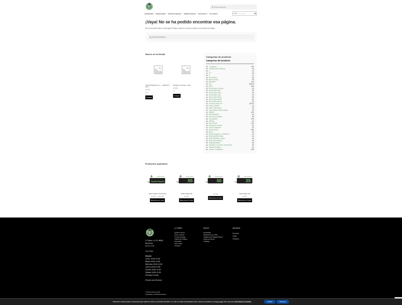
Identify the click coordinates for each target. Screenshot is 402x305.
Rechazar (283, 302)
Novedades (213, 119)
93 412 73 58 (149, 246)
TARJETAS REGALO (175, 14)
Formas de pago (179, 237)
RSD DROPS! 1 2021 (217, 138)
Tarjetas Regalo (215, 147)
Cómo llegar (149, 251)
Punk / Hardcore (215, 127)
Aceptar (269, 302)
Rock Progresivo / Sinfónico (219, 134)
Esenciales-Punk (215, 99)
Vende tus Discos (209, 239)
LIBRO (211, 112)
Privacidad (177, 241)
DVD (211, 86)
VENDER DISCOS (190, 14)
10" (210, 73)
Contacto (177, 246)
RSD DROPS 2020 (216, 136)
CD (210, 84)
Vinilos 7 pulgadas (216, 149)
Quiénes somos (179, 232)
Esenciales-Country (216, 88)
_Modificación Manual (217, 69)
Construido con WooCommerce (155, 294)
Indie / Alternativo (215, 108)
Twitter (235, 236)
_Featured (212, 66)
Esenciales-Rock (215, 101)
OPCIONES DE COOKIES (243, 302)
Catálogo (206, 241)
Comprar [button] (149, 97)
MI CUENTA (214, 14)
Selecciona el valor (157, 200)
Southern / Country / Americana (220, 145)
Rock (211, 132)
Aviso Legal (178, 243)
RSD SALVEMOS (215, 141)
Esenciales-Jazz (215, 95)
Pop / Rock (213, 123)
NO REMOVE (214, 114)
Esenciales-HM (214, 90)
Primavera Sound (215, 125)
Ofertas (211, 121)
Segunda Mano (214, 143)
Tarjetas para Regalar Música (213, 237)
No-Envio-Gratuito (215, 117)
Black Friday (213, 79)
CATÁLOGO (202, 14)
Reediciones (213, 130)
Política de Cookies (180, 239)
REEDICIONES (161, 14)
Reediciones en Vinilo (210, 235)
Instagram (236, 239)
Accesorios (213, 77)
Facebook (236, 233)
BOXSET (212, 82)
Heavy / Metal (214, 106)
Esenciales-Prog (215, 97)
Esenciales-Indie (215, 93)
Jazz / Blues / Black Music (218, 110)
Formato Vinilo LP (215, 103)
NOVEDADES (148, 14)
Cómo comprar (179, 235)
